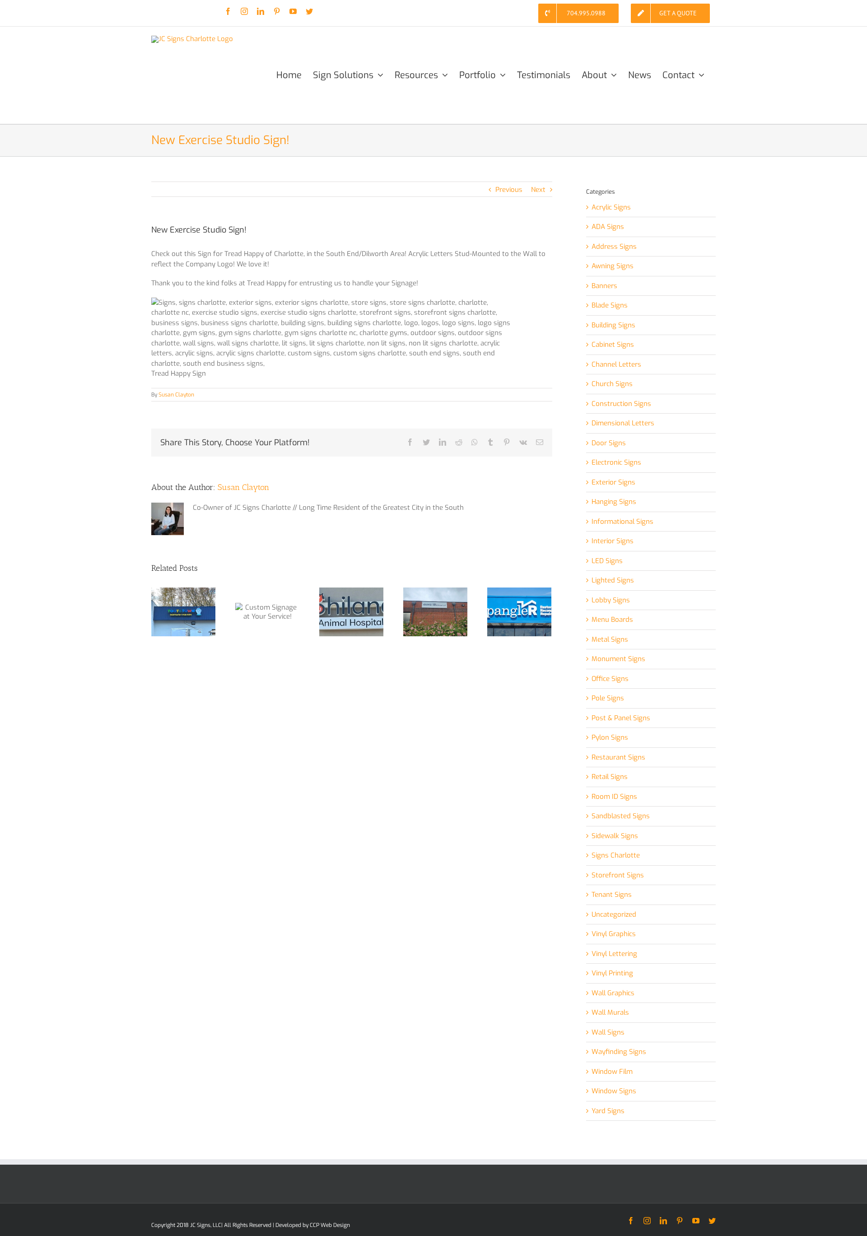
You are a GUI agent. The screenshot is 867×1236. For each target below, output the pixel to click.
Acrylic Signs (611, 207)
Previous (508, 189)
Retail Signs (610, 776)
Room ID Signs (614, 796)
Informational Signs (622, 521)
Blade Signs (610, 305)
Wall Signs (608, 1032)
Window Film (612, 1071)
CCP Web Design (330, 1225)
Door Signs (609, 443)
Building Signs (613, 325)
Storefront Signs (618, 875)
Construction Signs (621, 403)
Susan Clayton (176, 394)
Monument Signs (618, 658)
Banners (604, 285)
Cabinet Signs (613, 344)
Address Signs (614, 246)
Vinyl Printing (612, 973)
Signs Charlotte (616, 855)
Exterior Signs (613, 482)
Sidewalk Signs (615, 835)
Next (538, 189)
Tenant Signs (612, 894)
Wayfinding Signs (619, 1051)
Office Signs (610, 678)
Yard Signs (608, 1110)
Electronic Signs (616, 462)
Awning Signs (613, 266)
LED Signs (607, 560)
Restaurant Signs (618, 757)
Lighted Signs (613, 580)
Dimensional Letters (623, 423)
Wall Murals (610, 1012)
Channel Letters (616, 364)
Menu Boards (612, 619)
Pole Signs (608, 698)
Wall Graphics (613, 993)
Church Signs (612, 383)
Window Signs (614, 1091)
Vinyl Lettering (614, 953)
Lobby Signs (611, 600)
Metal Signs (610, 639)
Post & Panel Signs (621, 718)
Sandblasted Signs (621, 816)
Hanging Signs (614, 501)
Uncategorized (614, 914)
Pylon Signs (610, 737)
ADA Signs (608, 226)
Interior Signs (613, 541)
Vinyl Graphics (614, 933)
